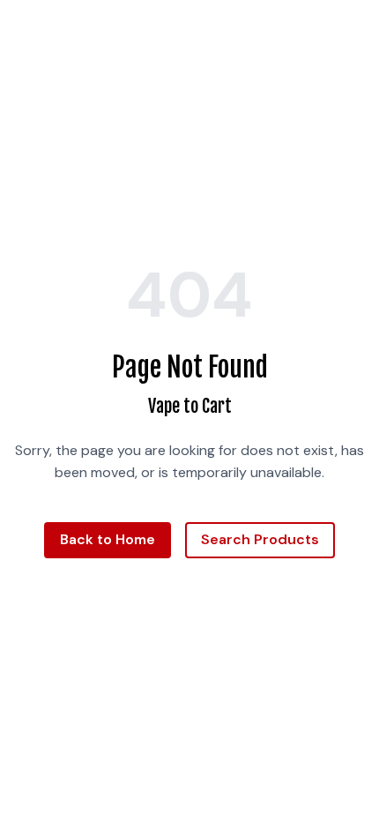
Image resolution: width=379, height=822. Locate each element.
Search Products (260, 539)
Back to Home (107, 539)
